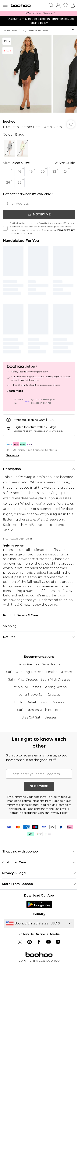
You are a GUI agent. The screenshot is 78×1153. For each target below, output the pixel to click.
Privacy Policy (66, 230)
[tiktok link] (58, 942)
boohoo (9, 121)
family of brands (17, 805)
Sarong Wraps (55, 687)
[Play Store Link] (39, 904)
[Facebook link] (39, 942)
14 (8, 171)
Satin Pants (51, 664)
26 (8, 182)
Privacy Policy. (59, 813)
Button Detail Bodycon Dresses (39, 702)
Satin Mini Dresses (26, 687)
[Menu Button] (5, 5)
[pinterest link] (29, 942)
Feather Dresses (59, 672)
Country (39, 914)
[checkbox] (5, 228)
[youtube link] (48, 942)
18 (31, 171)
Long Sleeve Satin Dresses (34, 30)
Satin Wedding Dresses (24, 672)
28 (20, 182)
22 (54, 171)
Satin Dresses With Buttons (39, 710)
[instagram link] (20, 942)
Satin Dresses (10, 30)
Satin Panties (28, 664)
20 (43, 171)
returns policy (55, 430)
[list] (39, 13)
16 (19, 171)
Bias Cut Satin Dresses (39, 717)
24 (66, 171)
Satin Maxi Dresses (23, 679)
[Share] (73, 30)
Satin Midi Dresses (55, 679)
